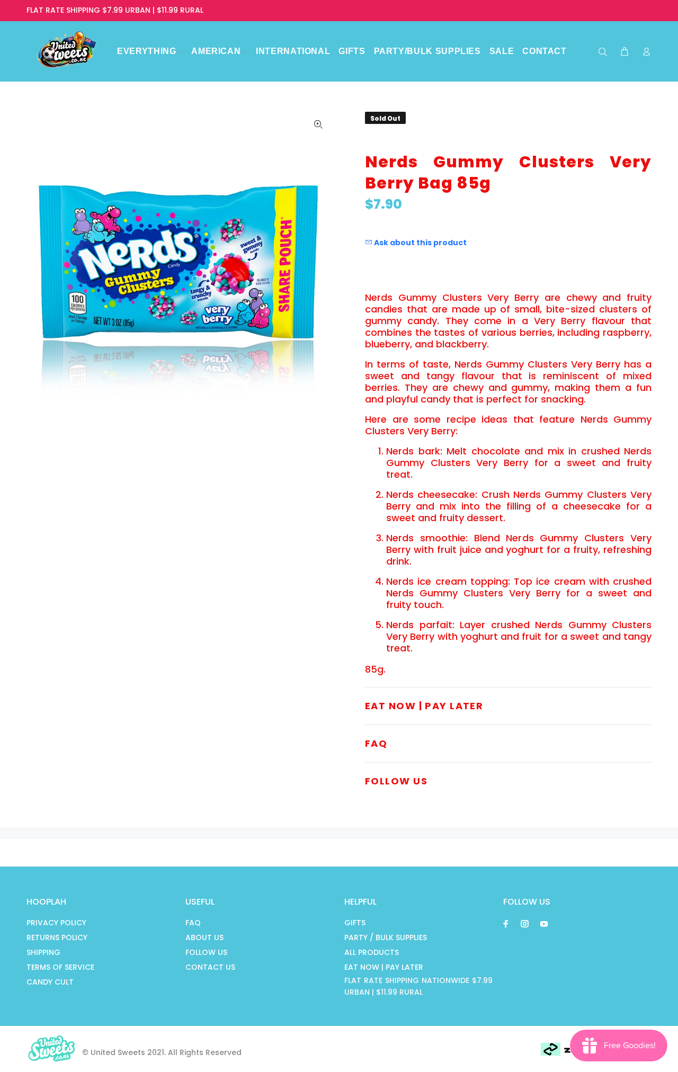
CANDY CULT (50, 982)
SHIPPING (43, 952)
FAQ (193, 922)
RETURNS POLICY (56, 937)
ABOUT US (204, 937)
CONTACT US (210, 967)
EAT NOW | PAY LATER (383, 967)
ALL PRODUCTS (371, 952)
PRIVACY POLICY (56, 922)
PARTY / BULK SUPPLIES (385, 937)
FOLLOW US (206, 952)
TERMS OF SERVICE (60, 967)
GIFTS (354, 922)
